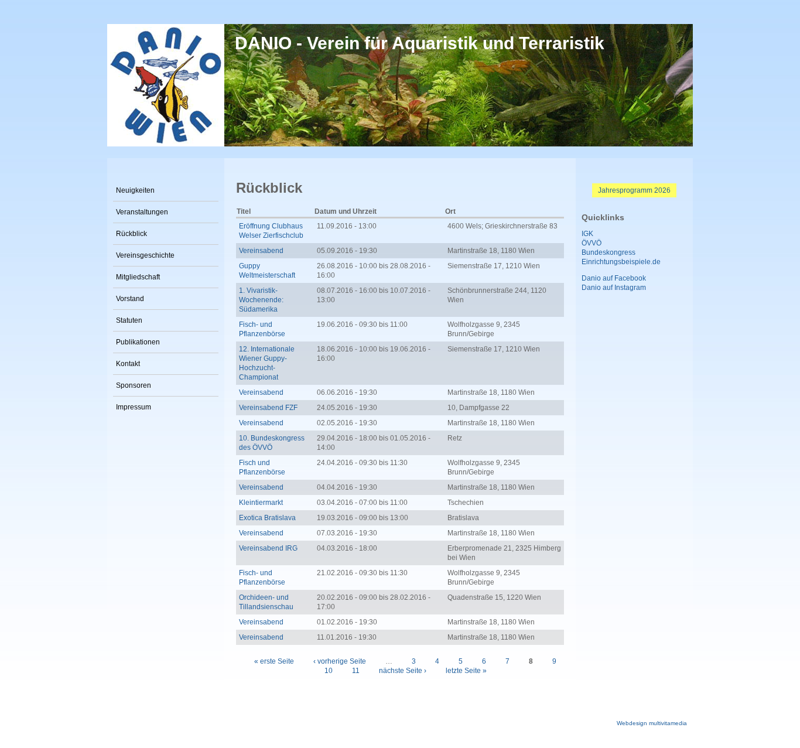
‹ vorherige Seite (339, 661)
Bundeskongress (608, 252)
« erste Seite (274, 661)
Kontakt (128, 364)
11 (356, 671)
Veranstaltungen (142, 212)
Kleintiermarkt (261, 502)
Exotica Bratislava (267, 518)
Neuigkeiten (135, 190)
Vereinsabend (261, 251)
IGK (587, 234)
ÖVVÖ (591, 243)
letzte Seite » (466, 671)
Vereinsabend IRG (268, 548)
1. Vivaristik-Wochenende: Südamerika (261, 299)
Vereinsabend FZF (268, 408)
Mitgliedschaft (138, 277)
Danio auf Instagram (614, 288)
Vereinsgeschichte (145, 255)
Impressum (133, 407)
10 (328, 671)
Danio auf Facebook (614, 278)
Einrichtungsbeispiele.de (621, 262)
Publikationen (138, 342)
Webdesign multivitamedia (652, 723)
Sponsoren (133, 385)
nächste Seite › (402, 671)
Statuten (129, 320)
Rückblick (131, 234)
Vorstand (130, 299)
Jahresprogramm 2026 (634, 190)
